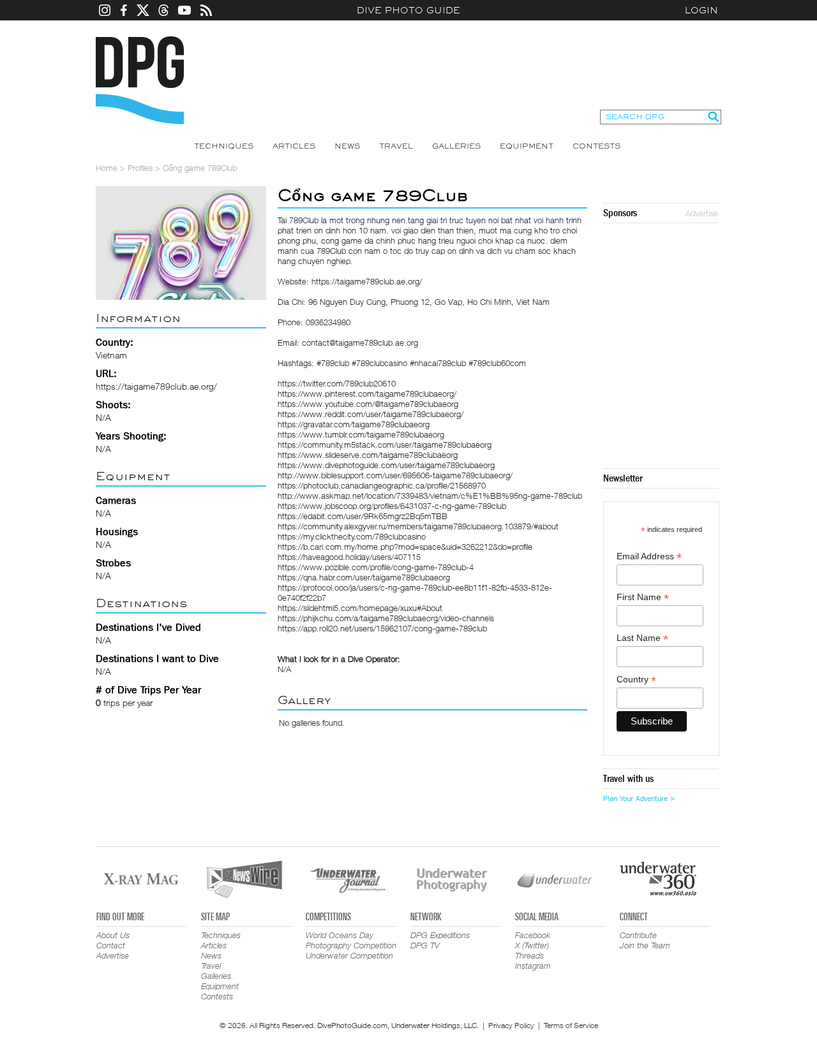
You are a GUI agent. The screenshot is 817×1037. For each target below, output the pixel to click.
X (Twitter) (532, 945)
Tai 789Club (298, 220)
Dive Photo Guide (408, 10)
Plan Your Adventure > (639, 798)
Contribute (638, 935)
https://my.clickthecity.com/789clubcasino (352, 536)
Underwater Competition (349, 955)
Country (636, 679)
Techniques (223, 146)
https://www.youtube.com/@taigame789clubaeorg (368, 404)
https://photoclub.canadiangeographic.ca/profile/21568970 (382, 485)
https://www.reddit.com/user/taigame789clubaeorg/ (370, 414)
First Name (643, 597)
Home (106, 168)
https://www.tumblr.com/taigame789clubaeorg (361, 434)
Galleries (456, 146)
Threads (529, 955)
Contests (596, 146)
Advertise (702, 213)
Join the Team (645, 945)
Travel (396, 146)
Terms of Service (571, 1025)
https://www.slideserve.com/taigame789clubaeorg (368, 455)
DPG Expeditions (440, 935)
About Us (113, 935)
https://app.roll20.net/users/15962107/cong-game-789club (382, 628)
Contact (110, 945)
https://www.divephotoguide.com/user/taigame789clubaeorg (386, 465)
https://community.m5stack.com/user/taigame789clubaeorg (384, 444)
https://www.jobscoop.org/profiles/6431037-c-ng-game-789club (392, 506)
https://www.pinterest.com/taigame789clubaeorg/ (367, 393)
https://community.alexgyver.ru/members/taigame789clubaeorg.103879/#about (418, 526)
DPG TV (425, 945)
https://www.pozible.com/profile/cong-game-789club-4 (376, 567)
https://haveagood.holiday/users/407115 (349, 557)
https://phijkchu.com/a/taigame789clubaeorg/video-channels (386, 618)
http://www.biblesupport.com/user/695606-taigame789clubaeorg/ (395, 475)
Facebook (532, 935)
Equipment (526, 146)
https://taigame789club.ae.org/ (156, 386)
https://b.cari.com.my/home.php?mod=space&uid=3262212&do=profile (405, 546)
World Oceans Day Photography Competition (351, 940)
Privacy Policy (511, 1025)
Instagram (533, 965)
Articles (294, 146)
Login (701, 10)
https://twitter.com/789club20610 (337, 383)
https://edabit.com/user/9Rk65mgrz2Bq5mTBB (362, 516)
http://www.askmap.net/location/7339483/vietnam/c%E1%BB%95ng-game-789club (430, 495)
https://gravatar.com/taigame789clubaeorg (354, 424)
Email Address (649, 556)
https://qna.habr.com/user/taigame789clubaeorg (364, 577)
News (347, 146)
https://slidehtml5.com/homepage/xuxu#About (360, 608)
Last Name (642, 638)
